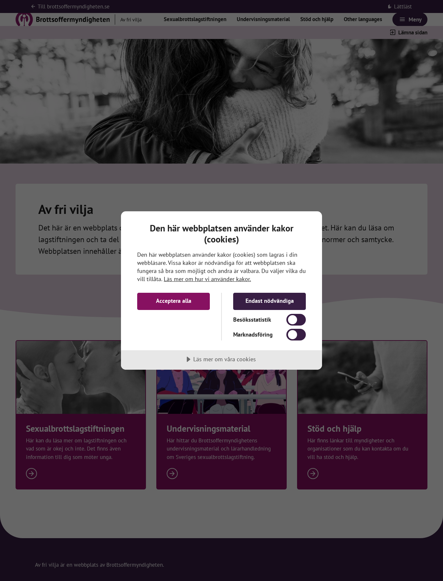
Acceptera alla (173, 300)
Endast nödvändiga (269, 300)
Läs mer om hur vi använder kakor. (207, 279)
